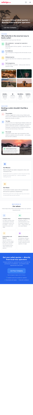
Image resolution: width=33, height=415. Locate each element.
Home (3, 17)
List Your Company (10, 27)
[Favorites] (26, 2)
